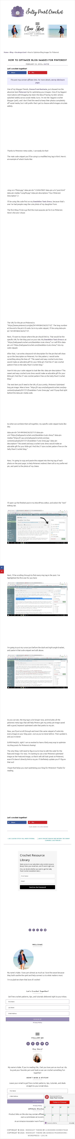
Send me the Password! (37, 887)
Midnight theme (34, 1130)
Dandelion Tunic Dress (42, 201)
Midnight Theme (34, 1133)
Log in (44, 1135)
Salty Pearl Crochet (37, 11)
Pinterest (23, 92)
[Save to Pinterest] (2, 571)
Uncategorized (20, 52)
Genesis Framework (56, 1133)
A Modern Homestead (57, 1130)
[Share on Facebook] (2, 568)
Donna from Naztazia (38, 89)
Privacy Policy (37, 1022)
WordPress (33, 1135)
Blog (11, 52)
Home (6, 52)
